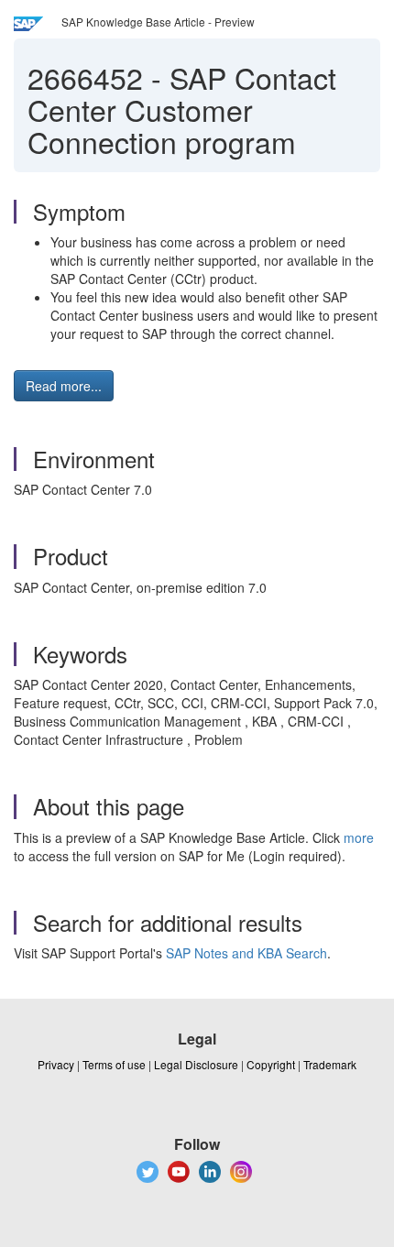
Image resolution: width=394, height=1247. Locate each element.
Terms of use (114, 1064)
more (359, 837)
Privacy (56, 1064)
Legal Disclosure (196, 1064)
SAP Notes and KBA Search (246, 953)
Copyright (270, 1064)
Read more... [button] (64, 386)
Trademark (329, 1064)
